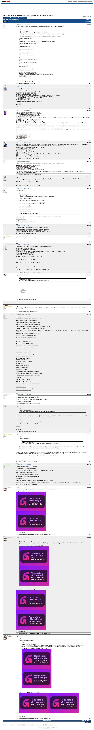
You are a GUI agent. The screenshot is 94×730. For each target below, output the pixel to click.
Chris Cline (6, 313)
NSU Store (75, 1)
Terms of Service (53, 727)
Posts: (18, 83)
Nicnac (5, 225)
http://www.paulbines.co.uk (21, 135)
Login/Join (88, 19)
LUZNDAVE (6, 142)
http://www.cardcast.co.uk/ (21, 137)
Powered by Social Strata (47, 720)
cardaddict (6, 235)
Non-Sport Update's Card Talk (19, 15)
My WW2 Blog (19, 429)
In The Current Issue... (82, 1)
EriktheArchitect (7, 486)
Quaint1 (5, 110)
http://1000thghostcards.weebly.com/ (23, 390)
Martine (5, 85)
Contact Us (90, 1)
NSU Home (70, 1)
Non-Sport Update (6, 15)
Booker (5, 160)
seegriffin (6, 23)
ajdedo (5, 176)
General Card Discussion (32, 15)
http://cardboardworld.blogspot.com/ (23, 136)
